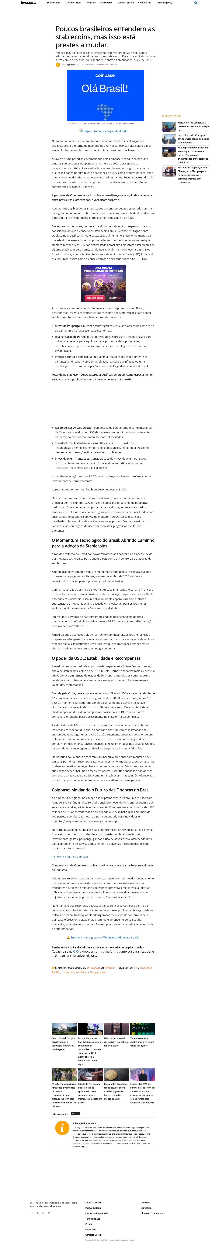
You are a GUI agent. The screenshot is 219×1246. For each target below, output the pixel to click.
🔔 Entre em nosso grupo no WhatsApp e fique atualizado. (103, 937)
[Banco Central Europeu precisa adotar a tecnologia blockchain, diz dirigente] (64, 1029)
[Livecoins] (28, 3)
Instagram (68, 972)
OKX (76, 951)
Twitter (56, 972)
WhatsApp (93, 967)
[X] (49, 1213)
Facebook (146, 967)
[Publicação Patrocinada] (59, 65)
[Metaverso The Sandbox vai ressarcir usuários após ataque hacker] (169, 127)
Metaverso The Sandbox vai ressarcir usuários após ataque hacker (193, 126)
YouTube (81, 972)
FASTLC (75, 1113)
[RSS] (43, 1213)
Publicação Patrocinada (71, 65)
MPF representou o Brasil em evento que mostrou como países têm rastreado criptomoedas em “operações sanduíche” (193, 155)
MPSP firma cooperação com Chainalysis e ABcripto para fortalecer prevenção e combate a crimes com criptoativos (193, 175)
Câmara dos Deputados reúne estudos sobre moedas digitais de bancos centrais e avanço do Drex (116, 1091)
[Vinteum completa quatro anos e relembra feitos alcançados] (142, 1029)
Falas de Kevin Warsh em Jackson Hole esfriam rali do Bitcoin (116, 1042)
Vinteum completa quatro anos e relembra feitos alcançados (142, 1042)
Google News (98, 972)
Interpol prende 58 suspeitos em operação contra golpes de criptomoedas (193, 139)
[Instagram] (37, 1213)
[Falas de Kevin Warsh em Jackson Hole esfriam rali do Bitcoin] (116, 1029)
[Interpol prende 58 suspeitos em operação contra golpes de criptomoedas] (169, 139)
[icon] (196, 2)
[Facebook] (32, 1213)
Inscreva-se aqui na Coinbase (70, 857)
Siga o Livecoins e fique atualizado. (106, 131)
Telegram (110, 967)
